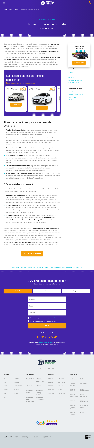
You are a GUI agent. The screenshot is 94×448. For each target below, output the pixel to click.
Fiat (5, 378)
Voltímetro (71, 77)
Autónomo (47, 291)
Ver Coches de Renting (32, 253)
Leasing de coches (39, 386)
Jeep (5, 397)
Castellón (61, 393)
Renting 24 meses (29, 391)
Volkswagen (18, 386)
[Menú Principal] (4, 3)
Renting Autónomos (74, 395)
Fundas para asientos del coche (66, 267)
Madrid (50, 378)
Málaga (60, 386)
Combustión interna (74, 83)
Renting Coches (72, 413)
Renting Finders (8, 9)
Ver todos (42, 267)
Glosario (16, 9)
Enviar (47, 325)
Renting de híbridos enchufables (30, 399)
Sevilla (50, 386)
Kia (5, 382)
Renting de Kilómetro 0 (40, 398)
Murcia (60, 389)
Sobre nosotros (73, 379)
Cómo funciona (83, 379)
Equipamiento (72, 97)
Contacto (83, 383)
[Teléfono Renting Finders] (89, 3)
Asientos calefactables (75, 94)
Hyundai (16, 378)
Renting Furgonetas (84, 400)
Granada (51, 393)
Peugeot (16, 389)
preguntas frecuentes (45, 342)
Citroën (16, 382)
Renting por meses (30, 379)
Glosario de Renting (84, 406)
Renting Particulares (84, 390)
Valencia (51, 382)
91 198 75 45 (47, 337)
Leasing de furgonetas (30, 386)
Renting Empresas (83, 395)
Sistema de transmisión (75, 80)
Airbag (70, 99)
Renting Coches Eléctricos (74, 407)
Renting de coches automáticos (40, 392)
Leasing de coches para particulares (40, 380)
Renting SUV (74, 400)
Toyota (6, 389)
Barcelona (61, 378)
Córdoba (51, 389)
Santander (61, 382)
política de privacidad (48, 318)
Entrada (70, 72)
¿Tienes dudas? (72, 384)
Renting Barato (72, 390)
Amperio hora (72, 75)
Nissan (16, 393)
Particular (18, 291)
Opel (5, 393)
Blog (82, 412)
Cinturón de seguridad (75, 92)
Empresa (76, 291)
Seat (5, 386)
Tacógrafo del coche (23, 267)
